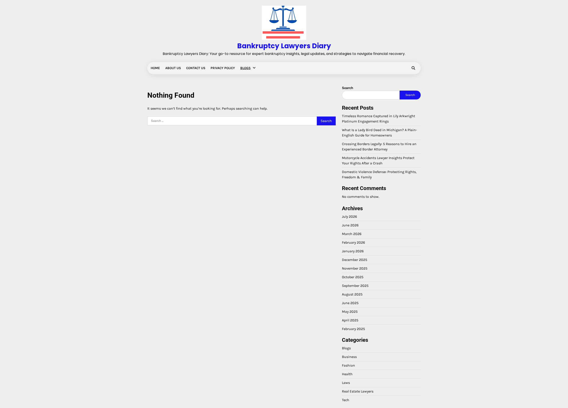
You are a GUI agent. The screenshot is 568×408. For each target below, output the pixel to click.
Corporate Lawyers (36, 87)
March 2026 (351, 234)
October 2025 (352, 277)
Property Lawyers (34, 148)
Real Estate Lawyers (37, 157)
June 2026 (350, 225)
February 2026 (353, 242)
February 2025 (353, 329)
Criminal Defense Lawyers (41, 96)
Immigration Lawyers (38, 122)
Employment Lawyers (38, 105)
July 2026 (349, 216)
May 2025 (350, 311)
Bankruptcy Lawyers (37, 78)
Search (347, 88)
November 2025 (354, 268)
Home (155, 68)
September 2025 (355, 286)
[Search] (413, 68)
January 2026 (353, 251)
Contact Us (195, 68)
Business (349, 357)
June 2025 (350, 303)
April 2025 (350, 320)
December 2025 (354, 260)
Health (347, 374)
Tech (345, 400)
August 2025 (352, 294)
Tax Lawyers (31, 166)
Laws (26, 131)
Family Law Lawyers (37, 113)
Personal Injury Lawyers (39, 140)
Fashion (348, 365)
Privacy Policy (223, 68)
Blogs (245, 68)
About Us (173, 68)
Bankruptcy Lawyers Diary (284, 46)
